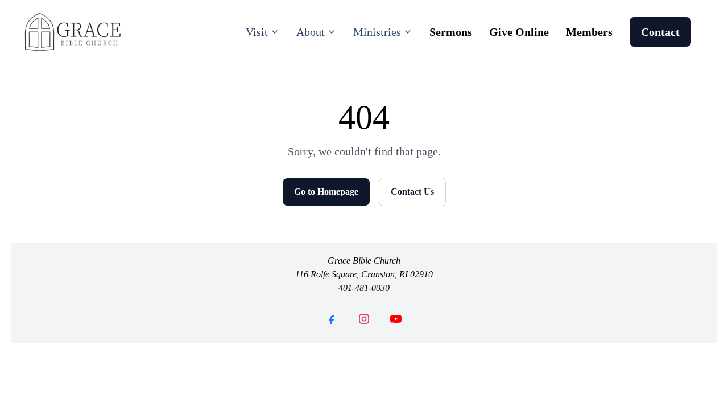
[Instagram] (364, 318)
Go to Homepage (326, 191)
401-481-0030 (364, 288)
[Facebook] (332, 318)
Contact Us (412, 191)
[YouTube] (395, 318)
